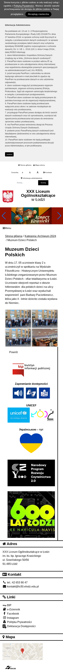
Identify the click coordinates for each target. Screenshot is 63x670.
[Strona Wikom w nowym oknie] (10, 667)
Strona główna (25, 165)
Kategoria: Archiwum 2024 (40, 236)
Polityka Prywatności (19, 622)
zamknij (9, 154)
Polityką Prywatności (24, 6)
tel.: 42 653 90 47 (17, 582)
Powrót (13, 352)
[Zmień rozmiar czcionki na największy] (37, 172)
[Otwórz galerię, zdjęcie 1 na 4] (18, 319)
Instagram (12, 617)
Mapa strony (40, 165)
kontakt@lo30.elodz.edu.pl (22, 586)
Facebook (12, 613)
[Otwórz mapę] (23, 651)
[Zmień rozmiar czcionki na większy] (30, 172)
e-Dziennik (13, 609)
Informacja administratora (32, 178)
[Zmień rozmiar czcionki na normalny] (22, 172)
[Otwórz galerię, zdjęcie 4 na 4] (44, 338)
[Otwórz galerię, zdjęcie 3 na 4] (18, 338)
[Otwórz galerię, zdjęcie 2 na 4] (44, 319)
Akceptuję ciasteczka (38, 14)
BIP (8, 605)
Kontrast (48, 172)
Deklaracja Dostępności (21, 626)
